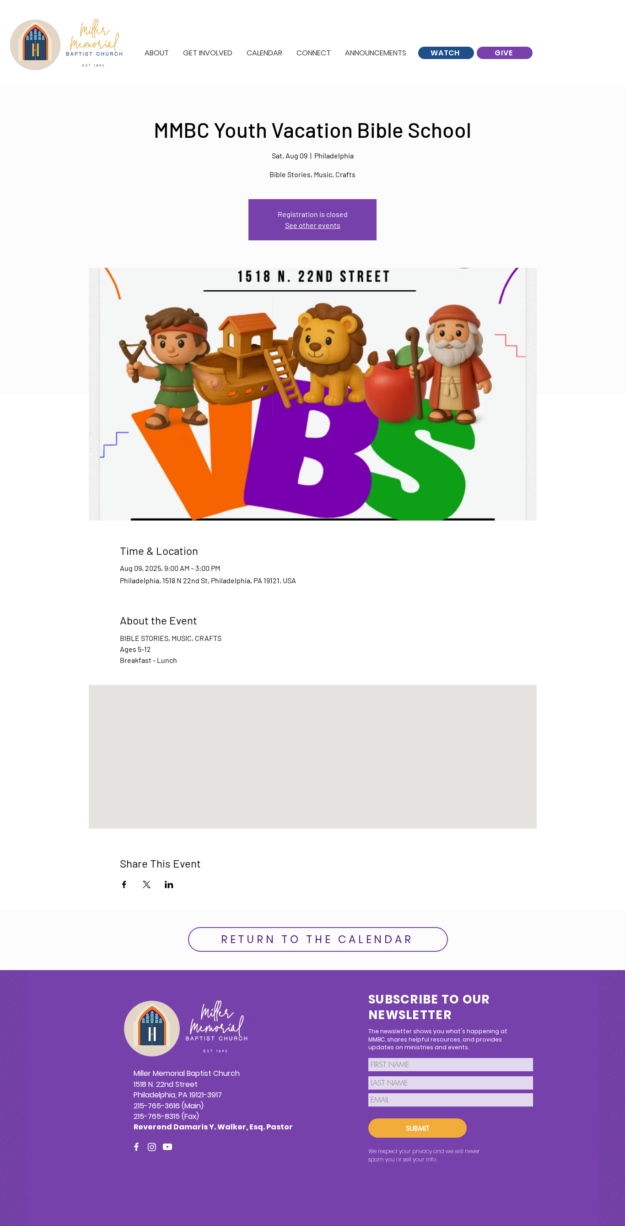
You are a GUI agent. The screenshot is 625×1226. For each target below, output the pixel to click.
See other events (312, 225)
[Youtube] (167, 1146)
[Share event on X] (146, 884)
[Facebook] (136, 1146)
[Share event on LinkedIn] (169, 884)
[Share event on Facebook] (124, 884)
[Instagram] (151, 1146)
